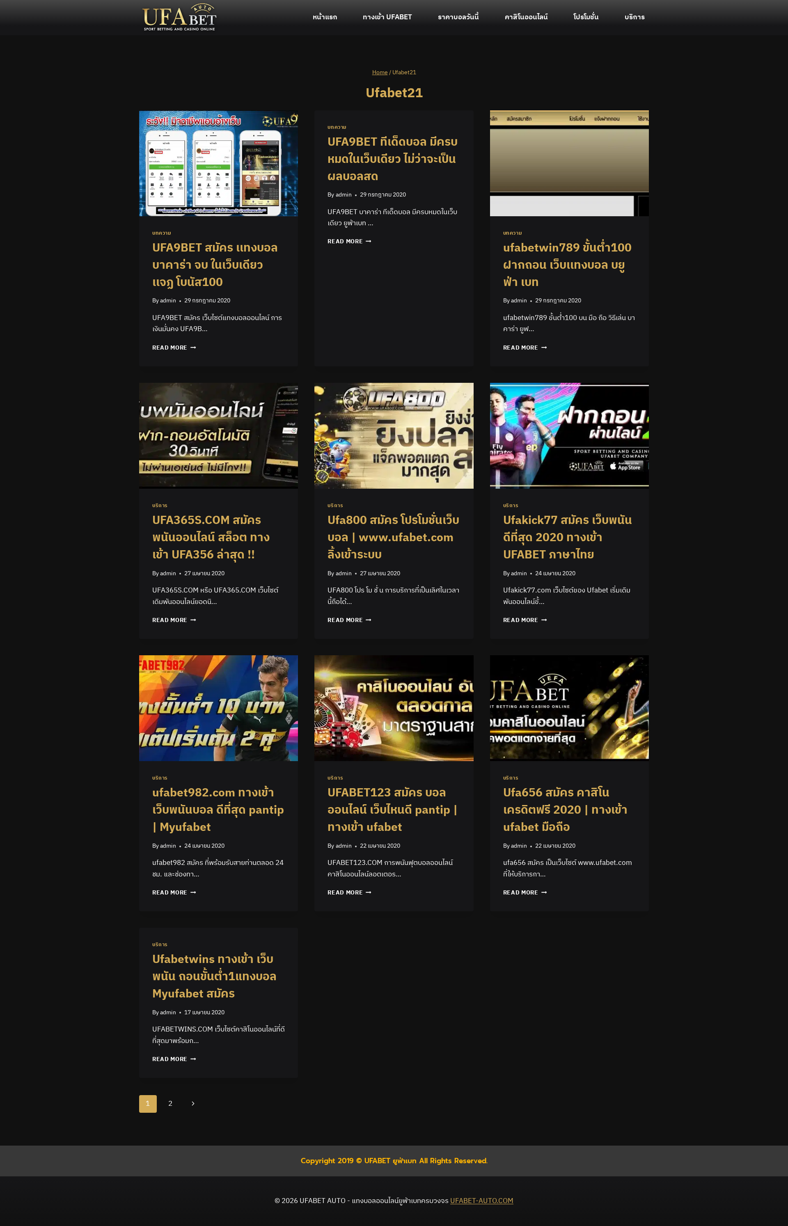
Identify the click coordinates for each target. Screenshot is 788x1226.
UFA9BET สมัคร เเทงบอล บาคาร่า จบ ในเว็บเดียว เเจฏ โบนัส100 (215, 265)
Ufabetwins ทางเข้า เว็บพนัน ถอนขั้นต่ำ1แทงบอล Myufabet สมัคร (214, 977)
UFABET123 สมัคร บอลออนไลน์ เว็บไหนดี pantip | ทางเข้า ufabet (393, 810)
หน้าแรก (325, 17)
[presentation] (218, 163)
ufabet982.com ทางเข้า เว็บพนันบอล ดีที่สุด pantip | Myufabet (218, 810)
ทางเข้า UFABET (387, 17)
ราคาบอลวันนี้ (458, 17)
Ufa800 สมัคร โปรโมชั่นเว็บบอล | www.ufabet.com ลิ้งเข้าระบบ (393, 538)
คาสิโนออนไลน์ (526, 17)
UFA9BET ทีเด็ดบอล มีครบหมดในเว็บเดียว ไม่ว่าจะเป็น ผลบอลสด (393, 159)
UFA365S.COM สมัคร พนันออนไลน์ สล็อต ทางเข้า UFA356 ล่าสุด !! (211, 538)
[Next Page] (193, 1103)
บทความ (161, 233)
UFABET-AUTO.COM (481, 1201)
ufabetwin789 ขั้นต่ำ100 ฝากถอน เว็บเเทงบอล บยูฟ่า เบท (567, 265)
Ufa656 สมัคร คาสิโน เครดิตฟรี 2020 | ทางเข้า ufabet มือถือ (565, 810)
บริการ (635, 17)
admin (168, 300)
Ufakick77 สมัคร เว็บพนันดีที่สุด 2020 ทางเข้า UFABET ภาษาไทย (567, 538)
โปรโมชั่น (586, 17)
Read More (174, 347)
